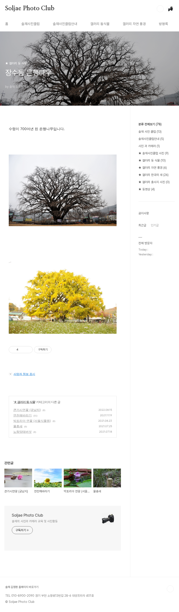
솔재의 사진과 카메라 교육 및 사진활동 (35, 521)
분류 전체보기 (150, 124)
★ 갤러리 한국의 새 (153, 175)
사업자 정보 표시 (24, 374)
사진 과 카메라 (149, 146)
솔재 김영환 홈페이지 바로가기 (21, 587)
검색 (160, 8)
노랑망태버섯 (22, 431)
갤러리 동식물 (100, 24)
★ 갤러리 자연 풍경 (152, 167)
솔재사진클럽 (30, 24)
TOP (170, 588)
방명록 (163, 24)
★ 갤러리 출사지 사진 (154, 182)
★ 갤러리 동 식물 (24, 402)
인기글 (155, 225)
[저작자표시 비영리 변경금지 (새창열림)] (57, 349)
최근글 (142, 225)
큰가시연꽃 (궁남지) (27, 410)
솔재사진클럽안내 (65, 24)
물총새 (17, 426)
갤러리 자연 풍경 (134, 24)
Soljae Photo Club (29, 8)
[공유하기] (22, 349)
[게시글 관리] (28, 349)
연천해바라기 (22, 415)
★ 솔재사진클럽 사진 (153, 153)
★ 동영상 (146, 189)
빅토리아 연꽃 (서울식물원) (32, 421)
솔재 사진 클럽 (150, 131)
